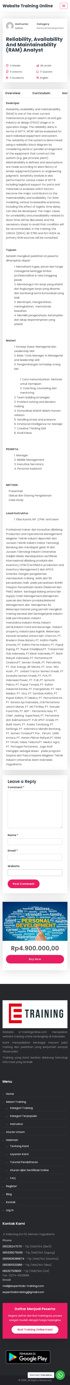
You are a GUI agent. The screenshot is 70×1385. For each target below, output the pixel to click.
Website (14, 866)
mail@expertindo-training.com (23, 1286)
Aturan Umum (15, 1132)
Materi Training (16, 1102)
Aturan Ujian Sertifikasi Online (29, 1170)
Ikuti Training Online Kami (35, 1330)
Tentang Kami (19, 1146)
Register (11, 1186)
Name (13, 835)
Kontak (10, 1202)
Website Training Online (28, 6)
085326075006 (13, 1253)
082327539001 (12, 1271)
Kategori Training (21, 1108)
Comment (16, 787)
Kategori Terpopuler (23, 1116)
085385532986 (12, 1265)
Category (43, 24)
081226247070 (12, 1246)
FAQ (13, 1178)
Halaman (12, 1140)
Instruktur (16, 1124)
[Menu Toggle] (63, 6)
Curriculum (41, 93)
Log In (10, 1210)
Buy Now (35, 959)
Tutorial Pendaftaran (24, 1162)
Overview (12, 93)
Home (10, 1094)
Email (13, 851)
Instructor (22, 24)
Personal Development (50, 28)
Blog (9, 1194)
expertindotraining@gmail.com (23, 1292)
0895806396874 (13, 1259)
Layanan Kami (19, 1154)
